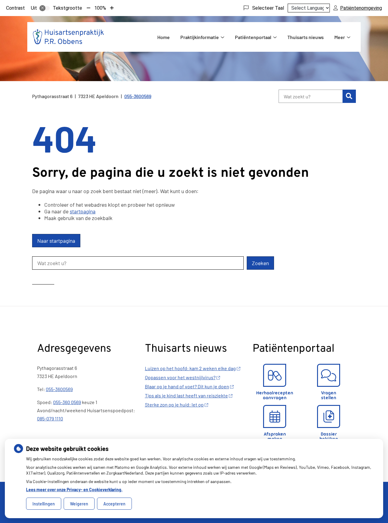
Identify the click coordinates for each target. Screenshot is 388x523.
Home (163, 37)
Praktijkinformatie (199, 37)
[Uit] (44, 8)
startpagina (82, 211)
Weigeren (79, 503)
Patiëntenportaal (253, 37)
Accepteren (114, 503)
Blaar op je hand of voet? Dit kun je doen (187, 386)
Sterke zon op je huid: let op (174, 404)
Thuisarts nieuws (305, 37)
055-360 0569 (67, 402)
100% (100, 8)
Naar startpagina (56, 240)
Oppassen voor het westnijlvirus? (180, 377)
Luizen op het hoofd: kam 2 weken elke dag (190, 368)
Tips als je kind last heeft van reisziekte (186, 395)
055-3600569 (59, 389)
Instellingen (43, 503)
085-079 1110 (50, 418)
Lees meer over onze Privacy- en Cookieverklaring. (74, 489)
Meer (339, 37)
